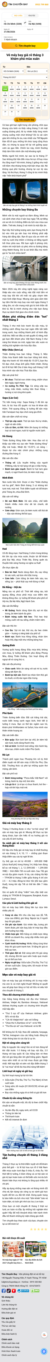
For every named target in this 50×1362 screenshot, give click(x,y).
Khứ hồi (32, 15)
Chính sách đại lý (9, 1355)
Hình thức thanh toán (11, 1351)
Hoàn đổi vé (7, 1330)
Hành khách (8, 37)
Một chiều (18, 15)
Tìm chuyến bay (27, 45)
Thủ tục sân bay (9, 1326)
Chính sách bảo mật (10, 1343)
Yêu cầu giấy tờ (8, 1322)
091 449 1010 (41, 4)
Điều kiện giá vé (9, 1313)
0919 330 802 (36, 1282)
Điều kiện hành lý (9, 1334)
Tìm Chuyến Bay (9, 1274)
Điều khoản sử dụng (10, 1347)
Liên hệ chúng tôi (9, 1305)
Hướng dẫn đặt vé (9, 1309)
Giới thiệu (6, 1301)
